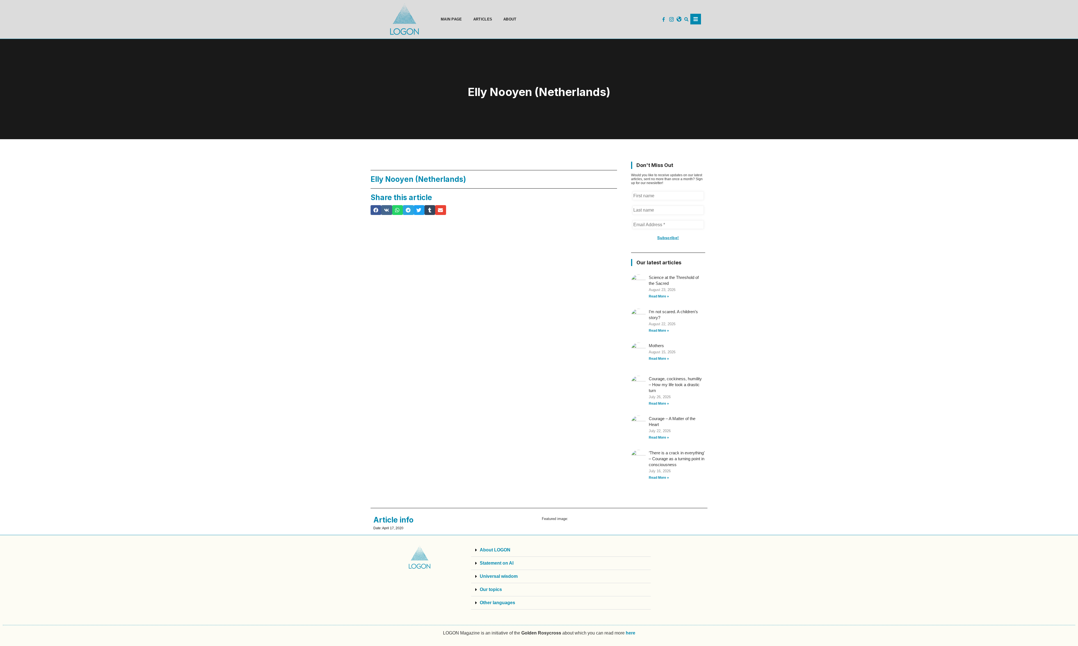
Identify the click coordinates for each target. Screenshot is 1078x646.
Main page (451, 19)
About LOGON (495, 550)
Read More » (659, 296)
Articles (482, 19)
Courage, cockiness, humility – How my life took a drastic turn (675, 384)
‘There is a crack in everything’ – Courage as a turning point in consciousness (676, 458)
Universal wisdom (499, 576)
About (510, 19)
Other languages (497, 602)
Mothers (656, 345)
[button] (686, 19)
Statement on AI (496, 563)
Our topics (491, 589)
